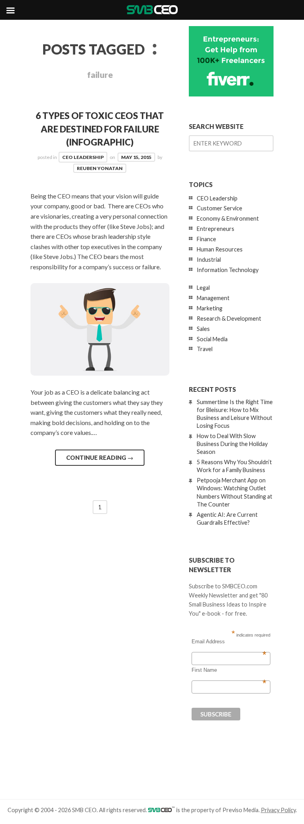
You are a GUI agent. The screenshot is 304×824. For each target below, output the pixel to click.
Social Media (212, 339)
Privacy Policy (278, 810)
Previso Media (240, 810)
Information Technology (227, 269)
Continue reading (99, 457)
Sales (203, 328)
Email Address (229, 641)
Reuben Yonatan (100, 168)
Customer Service (219, 208)
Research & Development (229, 318)
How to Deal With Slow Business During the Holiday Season (232, 444)
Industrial (209, 259)
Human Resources (220, 249)
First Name (229, 670)
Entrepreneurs (215, 228)
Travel (205, 349)
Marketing (209, 308)
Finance (206, 239)
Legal (203, 287)
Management (213, 298)
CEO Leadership (83, 157)
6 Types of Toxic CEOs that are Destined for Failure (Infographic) (100, 128)
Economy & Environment (228, 218)
